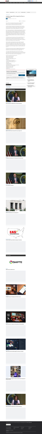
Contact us (22, 428)
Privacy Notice (8, 77)
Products (14, 2)
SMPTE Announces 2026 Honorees (31, 77)
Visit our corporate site (29, 422)
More (28, 2)
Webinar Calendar (23, 12)
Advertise (29, 428)
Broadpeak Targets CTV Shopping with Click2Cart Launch (31, 80)
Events (17, 2)
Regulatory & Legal (8, 14)
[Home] (6, 2)
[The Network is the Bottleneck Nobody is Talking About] (31, 73)
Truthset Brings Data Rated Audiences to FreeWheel (31, 83)
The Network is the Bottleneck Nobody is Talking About (31, 75)
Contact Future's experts (16, 427)
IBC (16, 12)
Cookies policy (30, 427)
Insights (11, 2)
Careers (14, 428)
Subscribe (25, 2)
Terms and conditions (8, 427)
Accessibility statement (8, 428)
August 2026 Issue (12, 12)
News (8, 2)
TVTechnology (10, 18)
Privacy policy (22, 427)
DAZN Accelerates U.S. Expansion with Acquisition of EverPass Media (31, 86)
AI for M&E (28, 12)
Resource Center (21, 2)
